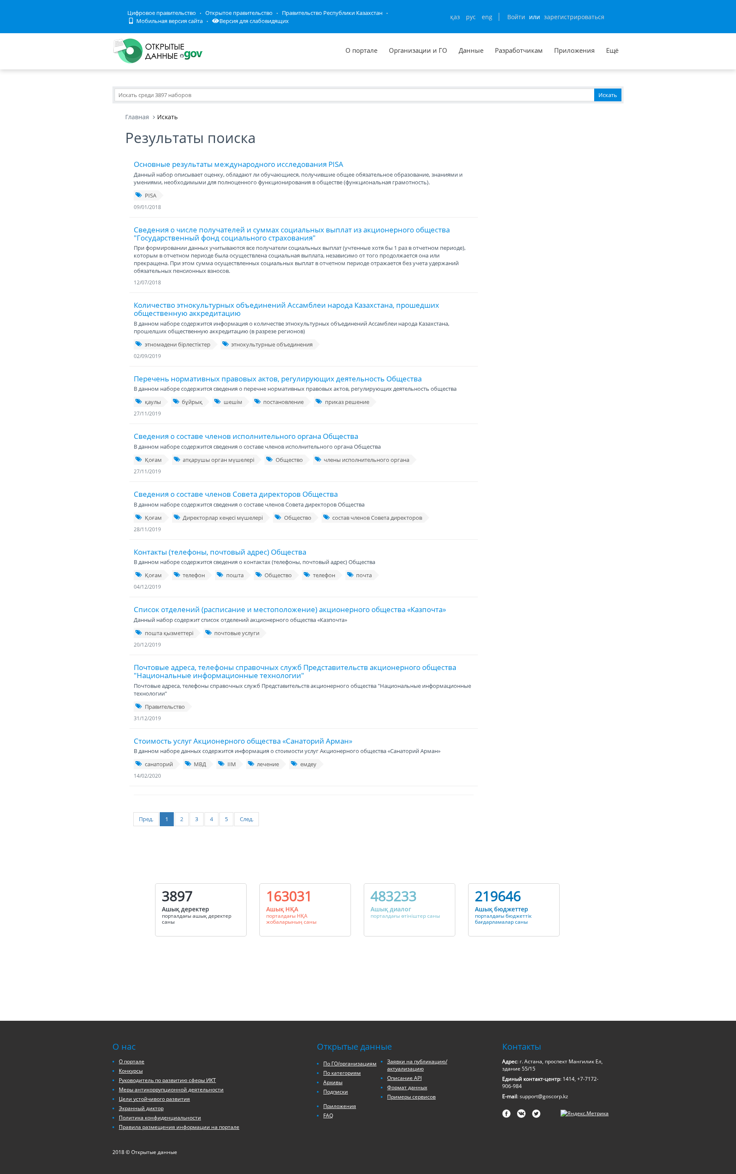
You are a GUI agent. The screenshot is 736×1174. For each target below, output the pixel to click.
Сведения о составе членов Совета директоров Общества (236, 494)
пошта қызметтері (169, 633)
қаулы (153, 402)
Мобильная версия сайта (169, 21)
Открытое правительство (239, 13)
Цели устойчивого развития (154, 1098)
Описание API (404, 1078)
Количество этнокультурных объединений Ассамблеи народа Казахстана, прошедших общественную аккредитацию (286, 309)
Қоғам (153, 460)
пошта (235, 575)
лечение (268, 764)
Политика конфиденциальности (160, 1117)
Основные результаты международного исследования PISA (238, 164)
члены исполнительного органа (366, 460)
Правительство (165, 706)
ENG (487, 17)
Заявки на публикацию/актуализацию (417, 1065)
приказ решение (347, 402)
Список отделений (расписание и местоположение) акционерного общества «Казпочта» (290, 609)
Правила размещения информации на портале (179, 1127)
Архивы (332, 1082)
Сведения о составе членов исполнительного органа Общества (246, 436)
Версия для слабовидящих (254, 21)
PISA (150, 195)
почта (364, 575)
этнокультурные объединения (272, 344)
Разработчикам (519, 50)
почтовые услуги (236, 633)
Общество (289, 460)
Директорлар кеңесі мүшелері (223, 517)
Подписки (335, 1091)
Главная (137, 117)
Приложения (574, 50)
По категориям (342, 1073)
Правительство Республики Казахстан (332, 13)
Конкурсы (131, 1070)
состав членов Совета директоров (377, 517)
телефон (194, 575)
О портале (361, 50)
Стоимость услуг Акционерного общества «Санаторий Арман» (243, 741)
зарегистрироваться (574, 17)
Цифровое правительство (161, 13)
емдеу (308, 764)
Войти (516, 17)
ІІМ (231, 764)
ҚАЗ (455, 17)
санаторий (159, 764)
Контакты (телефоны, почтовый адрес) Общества (220, 552)
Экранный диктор (141, 1108)
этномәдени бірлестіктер (177, 344)
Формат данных (407, 1087)
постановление (283, 402)
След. (246, 819)
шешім (233, 402)
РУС (471, 17)
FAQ (328, 1115)
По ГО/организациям (350, 1063)
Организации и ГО (418, 50)
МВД (200, 764)
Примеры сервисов (411, 1096)
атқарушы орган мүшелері (218, 460)
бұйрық (192, 402)
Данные (471, 50)
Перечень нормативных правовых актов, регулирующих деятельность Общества (278, 379)
